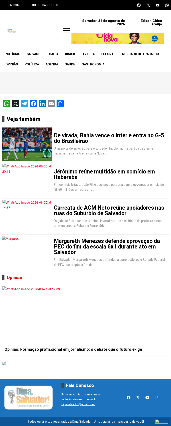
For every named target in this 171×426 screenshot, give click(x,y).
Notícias (13, 54)
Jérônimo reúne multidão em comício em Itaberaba (104, 174)
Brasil (70, 54)
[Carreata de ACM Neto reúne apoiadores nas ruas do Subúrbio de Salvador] (27, 216)
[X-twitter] (148, 5)
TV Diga (88, 54)
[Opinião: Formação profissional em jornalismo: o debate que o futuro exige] (85, 315)
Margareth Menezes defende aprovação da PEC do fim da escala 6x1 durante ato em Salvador (107, 246)
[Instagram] (167, 5)
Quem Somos (13, 5)
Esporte (108, 54)
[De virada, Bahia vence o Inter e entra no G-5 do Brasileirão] (27, 144)
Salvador (35, 54)
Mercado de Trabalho (140, 54)
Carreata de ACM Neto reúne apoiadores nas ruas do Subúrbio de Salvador (109, 210)
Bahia (53, 54)
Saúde (70, 64)
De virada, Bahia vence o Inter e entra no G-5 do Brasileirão (109, 138)
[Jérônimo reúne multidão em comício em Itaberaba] (27, 180)
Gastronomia (93, 64)
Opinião (12, 64)
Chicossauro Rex (45, 5)
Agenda (52, 64)
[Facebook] (139, 5)
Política (32, 64)
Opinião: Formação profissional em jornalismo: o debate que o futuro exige (73, 349)
